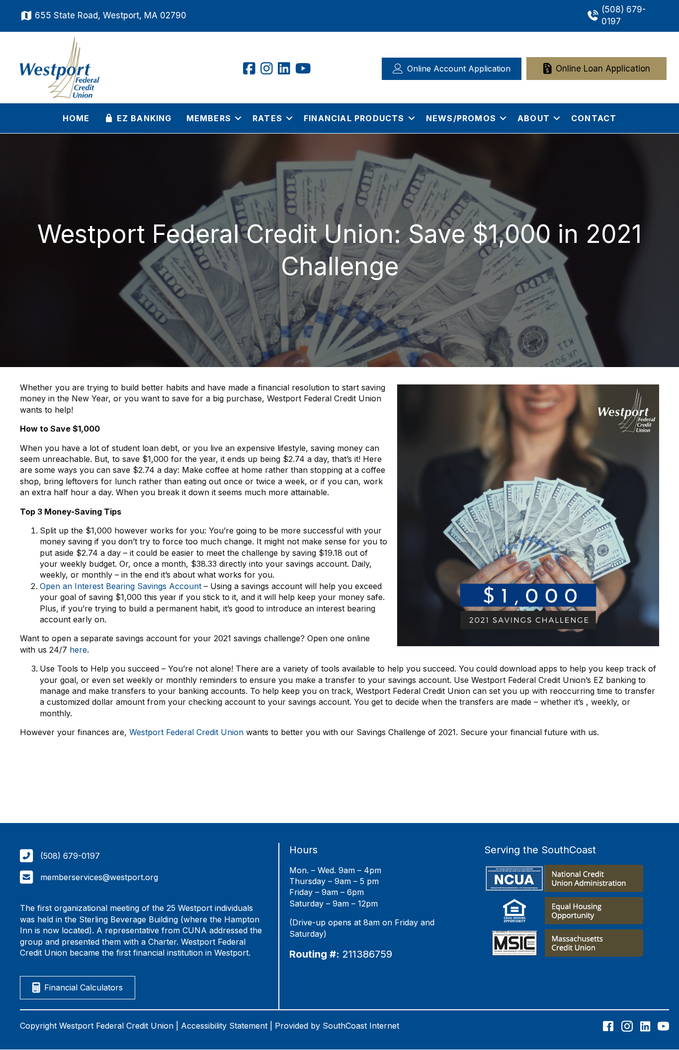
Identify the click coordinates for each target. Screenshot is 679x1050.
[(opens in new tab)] (563, 880)
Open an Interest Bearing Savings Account (120, 586)
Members (208, 118)
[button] (238, 118)
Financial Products (354, 118)
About (533, 118)
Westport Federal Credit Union (186, 732)
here (78, 650)
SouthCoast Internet (361, 1026)
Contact (593, 118)
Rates (267, 118)
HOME (76, 118)
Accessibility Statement (224, 1026)
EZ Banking (142, 118)
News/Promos (461, 118)
